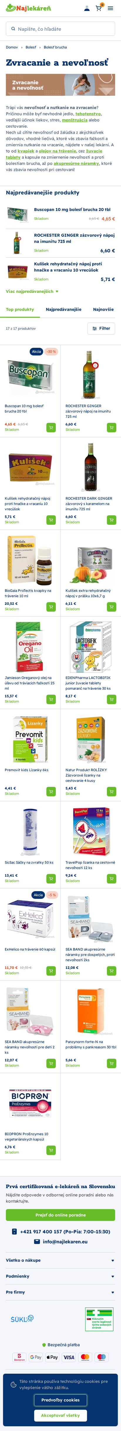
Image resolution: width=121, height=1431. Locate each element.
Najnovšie (103, 309)
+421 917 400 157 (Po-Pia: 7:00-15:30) (65, 1232)
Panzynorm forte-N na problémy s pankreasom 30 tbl (90, 1044)
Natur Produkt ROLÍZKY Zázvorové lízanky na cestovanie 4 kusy (86, 775)
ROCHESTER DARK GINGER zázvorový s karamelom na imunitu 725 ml (88, 503)
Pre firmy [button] (15, 1292)
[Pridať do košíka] (51, 427)
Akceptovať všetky (60, 1415)
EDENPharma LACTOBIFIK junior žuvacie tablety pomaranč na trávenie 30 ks (88, 683)
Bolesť (31, 47)
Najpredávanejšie (63, 309)
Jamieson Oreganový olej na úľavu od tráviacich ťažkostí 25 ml (30, 683)
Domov (12, 47)
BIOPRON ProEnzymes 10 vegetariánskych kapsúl (26, 1136)
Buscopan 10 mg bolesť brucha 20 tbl (24, 408)
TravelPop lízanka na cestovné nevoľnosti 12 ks (90, 865)
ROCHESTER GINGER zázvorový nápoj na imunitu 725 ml (88, 411)
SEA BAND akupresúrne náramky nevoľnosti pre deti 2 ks (30, 1047)
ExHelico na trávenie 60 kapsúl (30, 949)
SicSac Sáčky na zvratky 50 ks (29, 862)
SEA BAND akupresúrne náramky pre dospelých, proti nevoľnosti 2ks (90, 954)
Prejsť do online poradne (61, 1215)
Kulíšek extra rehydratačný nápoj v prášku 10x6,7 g (88, 593)
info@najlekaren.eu (65, 1242)
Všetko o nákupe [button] (23, 1260)
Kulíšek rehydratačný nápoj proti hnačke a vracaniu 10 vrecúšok (27, 503)
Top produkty (20, 309)
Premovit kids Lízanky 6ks (26, 770)
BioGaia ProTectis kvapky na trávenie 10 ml (28, 593)
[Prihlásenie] (87, 8)
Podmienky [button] (17, 1276)
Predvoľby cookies (60, 1400)
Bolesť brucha (55, 47)
